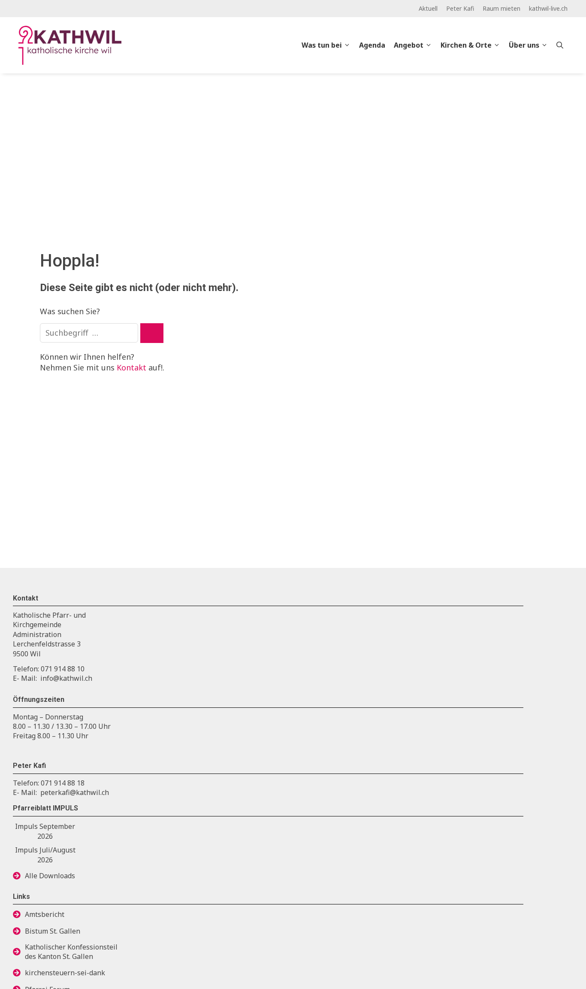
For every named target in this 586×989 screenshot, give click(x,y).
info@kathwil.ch (66, 678)
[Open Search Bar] (560, 45)
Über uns (524, 45)
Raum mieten (501, 8)
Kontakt (131, 367)
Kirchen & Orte (466, 45)
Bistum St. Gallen (52, 931)
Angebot (408, 45)
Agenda (372, 45)
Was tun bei (322, 45)
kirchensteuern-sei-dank (65, 972)
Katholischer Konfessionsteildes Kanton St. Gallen (71, 951)
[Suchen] (151, 333)
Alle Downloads (50, 875)
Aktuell (428, 8)
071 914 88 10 (63, 668)
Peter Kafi (460, 8)
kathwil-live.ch (548, 8)
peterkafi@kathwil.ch (74, 792)
